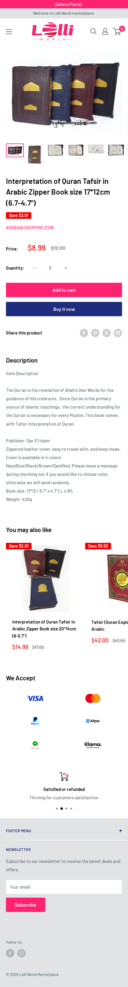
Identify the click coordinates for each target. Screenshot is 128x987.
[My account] (105, 31)
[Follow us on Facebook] (10, 953)
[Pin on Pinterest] (95, 332)
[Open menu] (9, 31)
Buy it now (64, 309)
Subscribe (25, 904)
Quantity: (15, 268)
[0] (117, 31)
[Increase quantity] (66, 268)
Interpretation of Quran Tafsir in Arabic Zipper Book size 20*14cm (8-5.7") (44, 628)
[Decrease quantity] (34, 268)
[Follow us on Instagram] (21, 953)
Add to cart (64, 290)
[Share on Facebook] (84, 332)
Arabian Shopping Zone (30, 227)
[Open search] (93, 31)
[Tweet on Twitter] (106, 332)
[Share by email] (118, 332)
